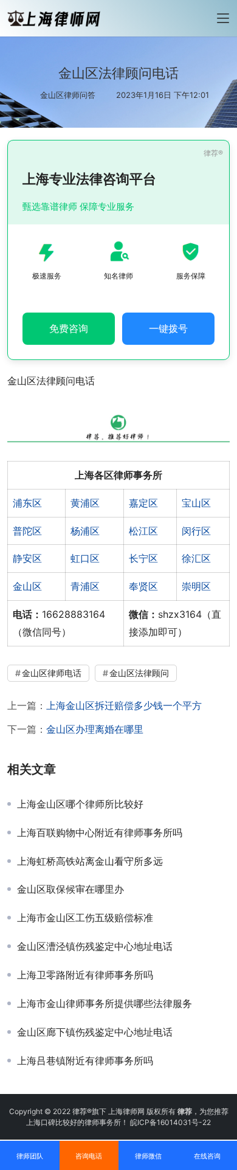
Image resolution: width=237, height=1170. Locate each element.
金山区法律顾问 (139, 673)
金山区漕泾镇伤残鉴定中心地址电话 (95, 946)
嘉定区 (143, 503)
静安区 (27, 558)
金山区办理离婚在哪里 (94, 729)
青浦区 (85, 586)
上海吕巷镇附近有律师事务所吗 (85, 1060)
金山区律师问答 (67, 95)
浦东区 (27, 503)
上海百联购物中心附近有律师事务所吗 (99, 832)
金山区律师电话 (51, 673)
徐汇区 (196, 558)
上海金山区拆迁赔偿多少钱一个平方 (124, 705)
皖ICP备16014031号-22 (170, 1122)
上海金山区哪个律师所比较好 (80, 803)
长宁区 (143, 558)
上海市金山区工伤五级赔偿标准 (85, 917)
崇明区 (196, 586)
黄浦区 (85, 503)
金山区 (27, 586)
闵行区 (196, 531)
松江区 (143, 531)
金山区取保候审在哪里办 (70, 889)
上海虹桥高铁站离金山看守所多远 (90, 861)
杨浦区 (85, 531)
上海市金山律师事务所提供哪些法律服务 (104, 1003)
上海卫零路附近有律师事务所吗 (85, 974)
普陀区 (27, 531)
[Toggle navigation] (223, 18)
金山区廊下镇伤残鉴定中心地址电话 (95, 1031)
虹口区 (85, 558)
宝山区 (196, 503)
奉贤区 (143, 586)
